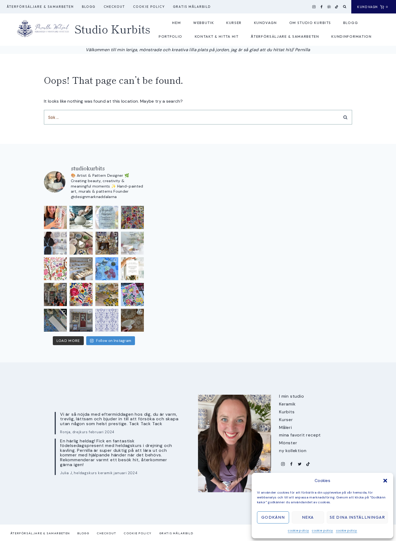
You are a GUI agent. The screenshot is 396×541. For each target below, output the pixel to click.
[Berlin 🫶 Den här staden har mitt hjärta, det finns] (55, 294)
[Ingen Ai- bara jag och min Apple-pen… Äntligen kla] (55, 268)
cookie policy (298, 530)
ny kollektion (292, 450)
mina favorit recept (300, 435)
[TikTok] (336, 6)
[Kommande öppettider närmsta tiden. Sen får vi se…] (132, 243)
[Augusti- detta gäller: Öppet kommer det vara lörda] (106, 217)
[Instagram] (314, 6)
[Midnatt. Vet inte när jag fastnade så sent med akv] (132, 294)
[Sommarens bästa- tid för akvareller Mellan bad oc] (81, 294)
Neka (308, 517)
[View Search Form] (344, 7)
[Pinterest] (329, 6)
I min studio (291, 396)
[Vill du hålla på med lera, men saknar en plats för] (132, 268)
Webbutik (203, 22)
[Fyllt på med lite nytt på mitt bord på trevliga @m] (106, 243)
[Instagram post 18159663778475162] (81, 243)
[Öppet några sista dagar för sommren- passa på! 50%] (81, 320)
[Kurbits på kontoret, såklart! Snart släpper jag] (55, 320)
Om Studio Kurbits (310, 22)
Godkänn (273, 517)
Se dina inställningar (357, 517)
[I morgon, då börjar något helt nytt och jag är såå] (132, 217)
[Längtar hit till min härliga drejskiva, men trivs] (81, 217)
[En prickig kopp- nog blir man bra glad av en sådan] (55, 217)
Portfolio (170, 36)
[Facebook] (321, 6)
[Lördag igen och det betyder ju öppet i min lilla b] (55, 243)
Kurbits (287, 412)
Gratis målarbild (192, 7)
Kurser (234, 22)
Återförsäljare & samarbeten (40, 7)
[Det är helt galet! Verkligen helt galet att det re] (81, 268)
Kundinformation (351, 36)
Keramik (287, 404)
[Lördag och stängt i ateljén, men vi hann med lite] (106, 294)
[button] (385, 480)
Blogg (88, 7)
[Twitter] (300, 464)
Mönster (288, 443)
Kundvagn (265, 22)
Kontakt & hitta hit (217, 36)
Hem (176, 22)
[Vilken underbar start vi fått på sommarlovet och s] (106, 320)
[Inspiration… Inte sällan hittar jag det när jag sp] (132, 320)
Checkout (114, 7)
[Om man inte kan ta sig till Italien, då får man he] (106, 268)
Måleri (285, 427)
